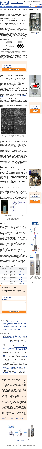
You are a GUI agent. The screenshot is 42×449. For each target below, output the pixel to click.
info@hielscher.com (38, 4)
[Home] (4, 2)
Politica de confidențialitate (27, 445)
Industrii (13, 6)
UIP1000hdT (38, 33)
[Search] (36, 6)
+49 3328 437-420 (38, 2)
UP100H (20, 271)
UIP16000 (20, 281)
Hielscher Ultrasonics (17, 3)
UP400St (32, 188)
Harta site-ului (8, 445)
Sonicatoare (3, 6)
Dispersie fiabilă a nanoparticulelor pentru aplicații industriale (14, 323)
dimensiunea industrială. (21, 440)
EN (39, 6)
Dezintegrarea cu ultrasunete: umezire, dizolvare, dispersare (14, 326)
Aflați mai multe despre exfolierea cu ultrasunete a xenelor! (13, 418)
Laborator (37, 439)
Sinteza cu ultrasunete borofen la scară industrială (12, 321)
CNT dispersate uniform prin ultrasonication (11, 327)
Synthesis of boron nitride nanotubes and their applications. (15, 372)
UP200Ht (20, 274)
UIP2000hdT (20, 277)
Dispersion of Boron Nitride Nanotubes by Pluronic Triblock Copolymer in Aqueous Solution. (15, 337)
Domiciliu (8, 444)
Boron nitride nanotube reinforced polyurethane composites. (15, 357)
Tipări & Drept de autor (17, 445)
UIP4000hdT (20, 279)
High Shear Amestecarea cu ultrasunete (10, 324)
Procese (8, 6)
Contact (17, 6)
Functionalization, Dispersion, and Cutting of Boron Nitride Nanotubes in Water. (15, 342)
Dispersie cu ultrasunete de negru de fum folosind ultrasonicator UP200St (35, 99)
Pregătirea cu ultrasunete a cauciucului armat (11, 329)
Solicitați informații (14, 69)
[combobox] (32, 6)
